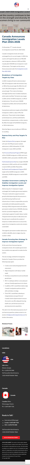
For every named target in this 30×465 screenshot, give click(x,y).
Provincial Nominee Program (12, 153)
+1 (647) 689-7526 (14, 422)
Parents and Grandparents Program (13, 169)
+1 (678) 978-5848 (12, 425)
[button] (3, 332)
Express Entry (11, 141)
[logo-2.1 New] (16, 3)
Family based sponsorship (9, 161)
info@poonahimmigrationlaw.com (16, 315)
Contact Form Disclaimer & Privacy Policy (11, 456)
